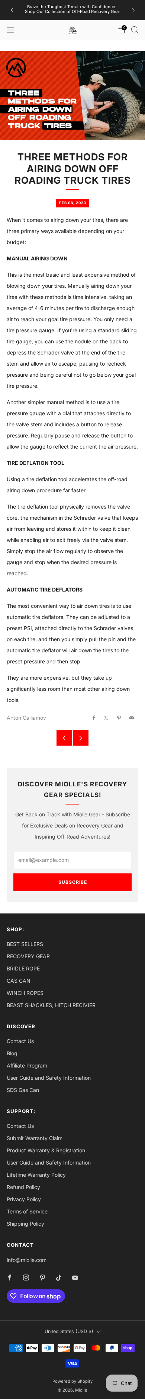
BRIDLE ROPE (23, 968)
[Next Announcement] (133, 10)
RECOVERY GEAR (28, 956)
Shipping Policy (25, 1223)
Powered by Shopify (72, 1381)
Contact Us (20, 1041)
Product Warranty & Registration (46, 1150)
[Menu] (10, 30)
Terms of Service (27, 1211)
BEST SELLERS (25, 944)
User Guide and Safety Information (49, 1078)
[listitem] (72, 10)
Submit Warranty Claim (34, 1138)
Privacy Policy (24, 1199)
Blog (12, 1053)
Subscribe (72, 882)
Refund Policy (23, 1187)
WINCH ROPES (25, 993)
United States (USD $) (69, 1331)
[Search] (134, 29)
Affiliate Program (27, 1065)
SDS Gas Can (23, 1090)
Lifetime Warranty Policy (36, 1175)
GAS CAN (18, 980)
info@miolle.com (26, 1260)
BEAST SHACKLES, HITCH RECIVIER (51, 1005)
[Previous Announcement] (11, 10)
